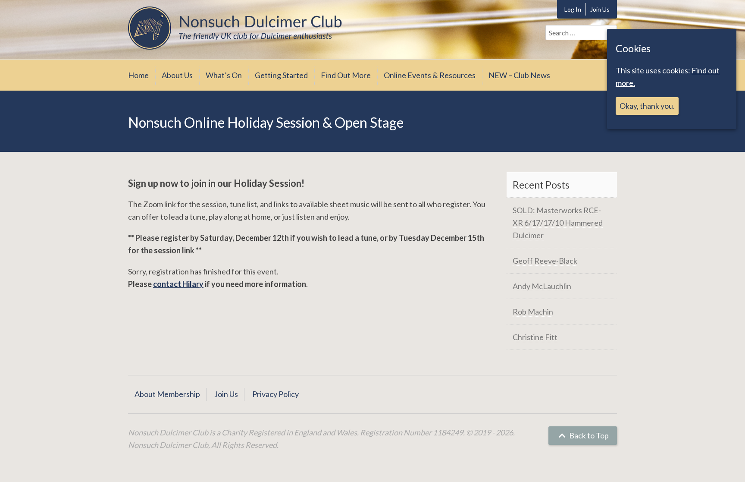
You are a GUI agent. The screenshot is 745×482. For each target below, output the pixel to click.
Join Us (600, 9)
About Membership (167, 394)
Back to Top (588, 435)
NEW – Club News (519, 75)
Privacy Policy (275, 394)
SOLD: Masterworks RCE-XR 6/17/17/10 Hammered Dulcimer (558, 222)
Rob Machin (533, 311)
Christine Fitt (535, 337)
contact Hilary (178, 284)
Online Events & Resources (430, 75)
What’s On (224, 75)
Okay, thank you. (647, 105)
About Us (177, 75)
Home (138, 75)
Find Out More (346, 75)
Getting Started (281, 75)
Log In (572, 9)
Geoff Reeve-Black (545, 260)
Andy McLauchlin (542, 286)
